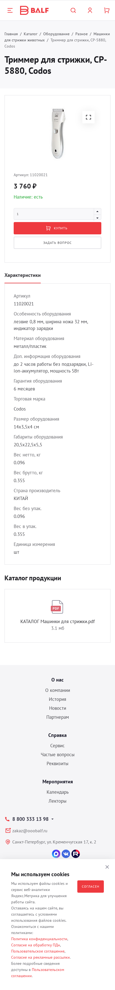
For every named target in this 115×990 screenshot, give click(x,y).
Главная (11, 33)
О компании (57, 690)
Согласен (90, 886)
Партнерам (57, 717)
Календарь (58, 792)
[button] (88, 117)
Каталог (30, 33)
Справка (57, 735)
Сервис (57, 745)
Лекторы (57, 801)
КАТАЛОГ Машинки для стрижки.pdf (57, 621)
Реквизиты (57, 763)
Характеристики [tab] (22, 275)
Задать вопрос (57, 243)
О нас (57, 679)
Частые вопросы (58, 754)
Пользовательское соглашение (37, 951)
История (57, 699)
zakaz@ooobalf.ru (29, 830)
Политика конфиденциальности (39, 938)
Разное (81, 33)
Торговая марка (29, 399)
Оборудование (56, 33)
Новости (57, 708)
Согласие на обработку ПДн (35, 944)
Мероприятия (57, 781)
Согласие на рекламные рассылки (40, 957)
